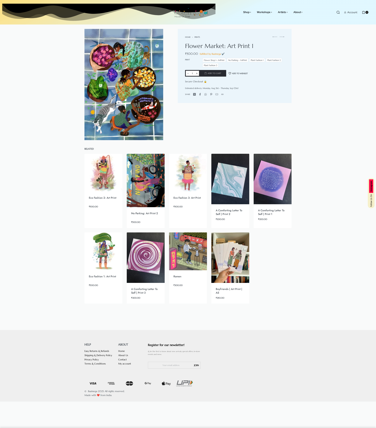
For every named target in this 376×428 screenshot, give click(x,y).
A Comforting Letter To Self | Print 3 (144, 291)
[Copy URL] (222, 94)
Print (187, 60)
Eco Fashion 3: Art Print (187, 198)
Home (187, 37)
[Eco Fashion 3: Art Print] (188, 173)
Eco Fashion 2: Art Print (102, 198)
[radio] (214, 60)
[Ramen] (188, 251)
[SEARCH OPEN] (338, 12)
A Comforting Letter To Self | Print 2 (229, 212)
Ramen (177, 276)
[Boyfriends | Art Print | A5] (230, 257)
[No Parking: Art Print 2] (146, 180)
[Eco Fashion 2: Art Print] (103, 173)
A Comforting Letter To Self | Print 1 (271, 212)
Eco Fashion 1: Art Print (102, 276)
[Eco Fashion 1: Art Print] (103, 251)
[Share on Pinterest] (211, 94)
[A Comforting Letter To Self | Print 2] (230, 179)
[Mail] (216, 94)
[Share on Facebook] (200, 94)
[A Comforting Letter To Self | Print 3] (146, 257)
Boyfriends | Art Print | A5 (229, 291)
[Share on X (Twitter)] (194, 94)
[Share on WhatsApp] (205, 94)
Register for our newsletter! (166, 345)
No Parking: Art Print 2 (144, 213)
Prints (197, 37)
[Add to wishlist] (115, 160)
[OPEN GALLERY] (123, 84)
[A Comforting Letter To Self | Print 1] (273, 179)
